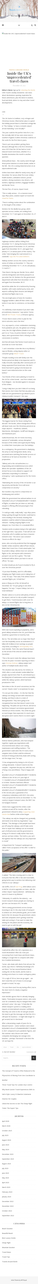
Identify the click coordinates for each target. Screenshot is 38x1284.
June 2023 (5, 1173)
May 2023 (5, 1178)
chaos (5, 1047)
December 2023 (7, 1154)
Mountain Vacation (8, 1247)
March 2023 (6, 1187)
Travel (11, 1047)
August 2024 (6, 1140)
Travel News (6, 1252)
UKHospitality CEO (25, 646)
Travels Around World (19, 70)
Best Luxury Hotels (9, 1238)
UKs (18, 1047)
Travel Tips (6, 1257)
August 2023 (6, 1164)
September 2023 (8, 1159)
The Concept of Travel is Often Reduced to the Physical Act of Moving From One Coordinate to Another (18, 1075)
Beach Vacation (7, 1228)
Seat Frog (18, 887)
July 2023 (5, 1168)
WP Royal (24, 1280)
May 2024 (5, 1149)
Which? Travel (19, 354)
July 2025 (5, 1135)
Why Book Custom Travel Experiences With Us (18, 1089)
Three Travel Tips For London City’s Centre (17, 1085)
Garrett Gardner (9, 1052)
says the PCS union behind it (19, 256)
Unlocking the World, (28, 90)
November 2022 (8, 1206)
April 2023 (5, 1182)
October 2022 (7, 1211)
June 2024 (5, 1145)
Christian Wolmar (11, 663)
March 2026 (6, 1126)
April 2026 (5, 1121)
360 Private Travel (13, 315)
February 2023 (7, 1192)
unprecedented (26, 1047)
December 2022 (7, 1201)
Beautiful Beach (7, 1233)
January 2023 (6, 1197)
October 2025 (7, 1131)
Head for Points (7, 198)
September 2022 (8, 1215)
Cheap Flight (6, 1243)
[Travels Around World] (19, 9)
